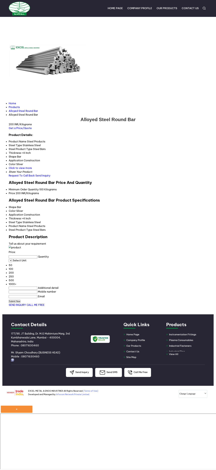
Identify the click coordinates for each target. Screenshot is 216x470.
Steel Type (15, 222)
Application (16, 214)
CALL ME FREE (36, 304)
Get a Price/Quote (20, 128)
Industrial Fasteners (180, 345)
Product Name (17, 226)
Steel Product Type (20, 229)
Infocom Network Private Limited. (73, 394)
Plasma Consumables (181, 340)
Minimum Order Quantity (24, 189)
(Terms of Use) (90, 391)
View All (173, 354)
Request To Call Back (22, 175)
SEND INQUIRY (17, 304)
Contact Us (190, 8)
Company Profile (139, 8)
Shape (12, 207)
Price (12, 193)
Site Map (131, 357)
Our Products (167, 8)
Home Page (115, 8)
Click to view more (20, 168)
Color (12, 210)
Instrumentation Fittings (182, 334)
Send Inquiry (42, 175)
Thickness (15, 218)
